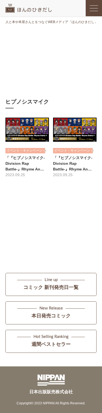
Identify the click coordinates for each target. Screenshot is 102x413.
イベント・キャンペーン (24, 150)
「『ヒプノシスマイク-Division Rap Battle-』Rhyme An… (25, 163)
